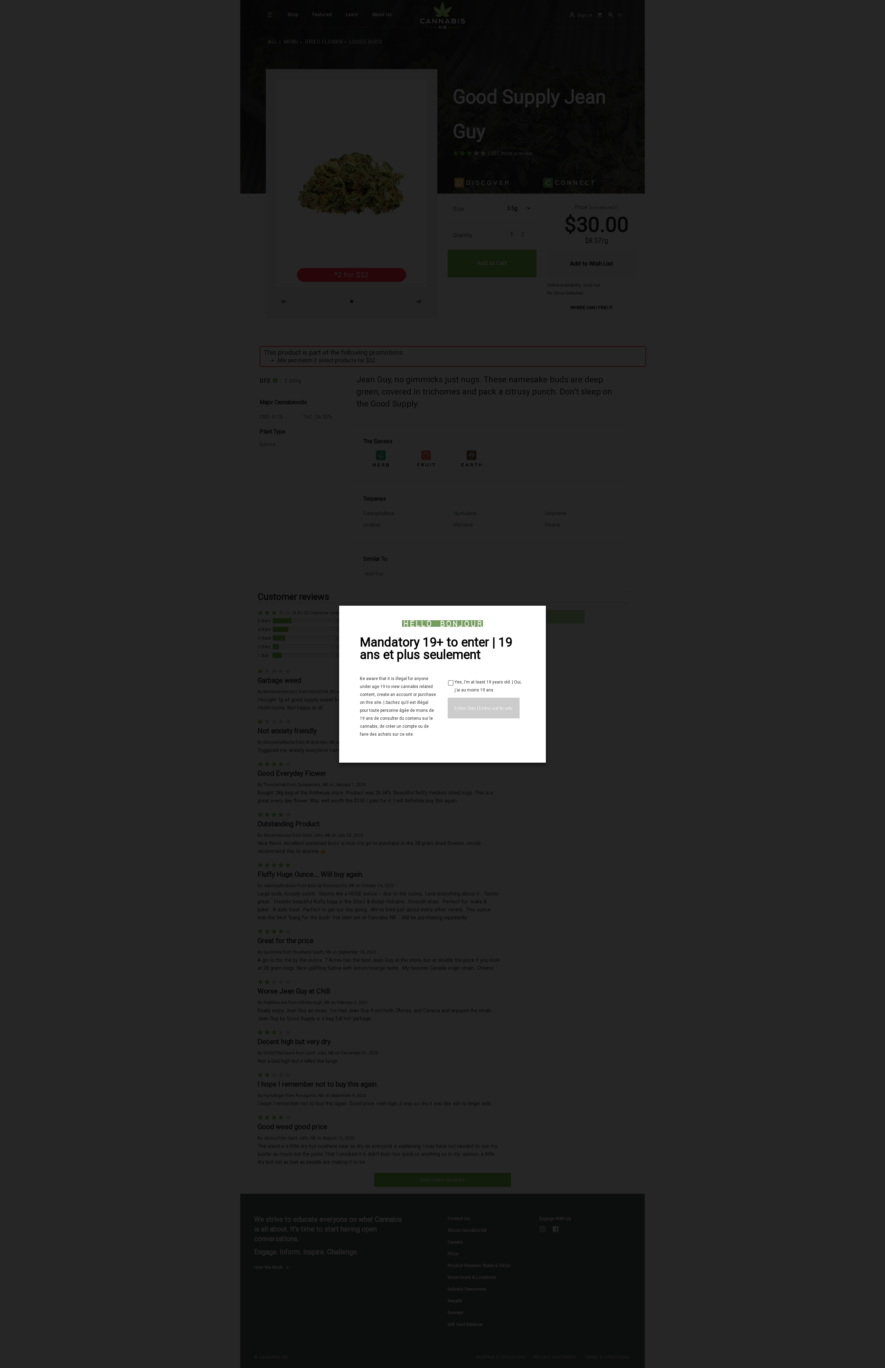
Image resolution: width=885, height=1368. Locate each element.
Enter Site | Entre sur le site (484, 708)
